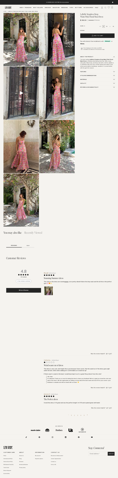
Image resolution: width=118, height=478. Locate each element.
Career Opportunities (56, 458)
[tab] (12, 232)
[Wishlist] (109, 8)
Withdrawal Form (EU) (8, 464)
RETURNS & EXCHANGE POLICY (89, 87)
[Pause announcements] (113, 2)
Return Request (7, 470)
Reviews (21, 461)
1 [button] (71, 415)
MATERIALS (83, 79)
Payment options (39, 458)
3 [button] (77, 415)
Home (4, 11)
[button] (48, 291)
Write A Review (23, 290)
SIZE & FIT (83, 83)
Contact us (53, 461)
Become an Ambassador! (57, 455)
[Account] (102, 8)
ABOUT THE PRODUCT (86, 56)
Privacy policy (22, 467)
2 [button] (74, 415)
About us (21, 455)
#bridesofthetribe (23, 464)
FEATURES (83, 71)
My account (38, 455)
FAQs (4, 455)
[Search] (105, 8)
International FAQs (8, 458)
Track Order (6, 467)
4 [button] (80, 415)
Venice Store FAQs (8, 461)
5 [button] (84, 415)
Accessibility (6, 473)
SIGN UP (111, 453)
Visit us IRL (53, 464)
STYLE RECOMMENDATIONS (88, 75)
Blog (20, 458)
